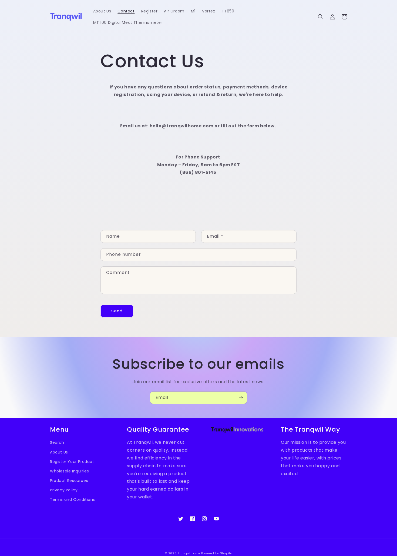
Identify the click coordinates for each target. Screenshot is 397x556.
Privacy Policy (64, 490)
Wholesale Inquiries (69, 471)
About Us (59, 452)
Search (57, 442)
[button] (321, 17)
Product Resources (69, 480)
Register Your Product (72, 461)
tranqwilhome (189, 553)
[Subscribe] (241, 397)
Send (117, 311)
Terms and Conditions (72, 499)
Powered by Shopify (216, 553)
